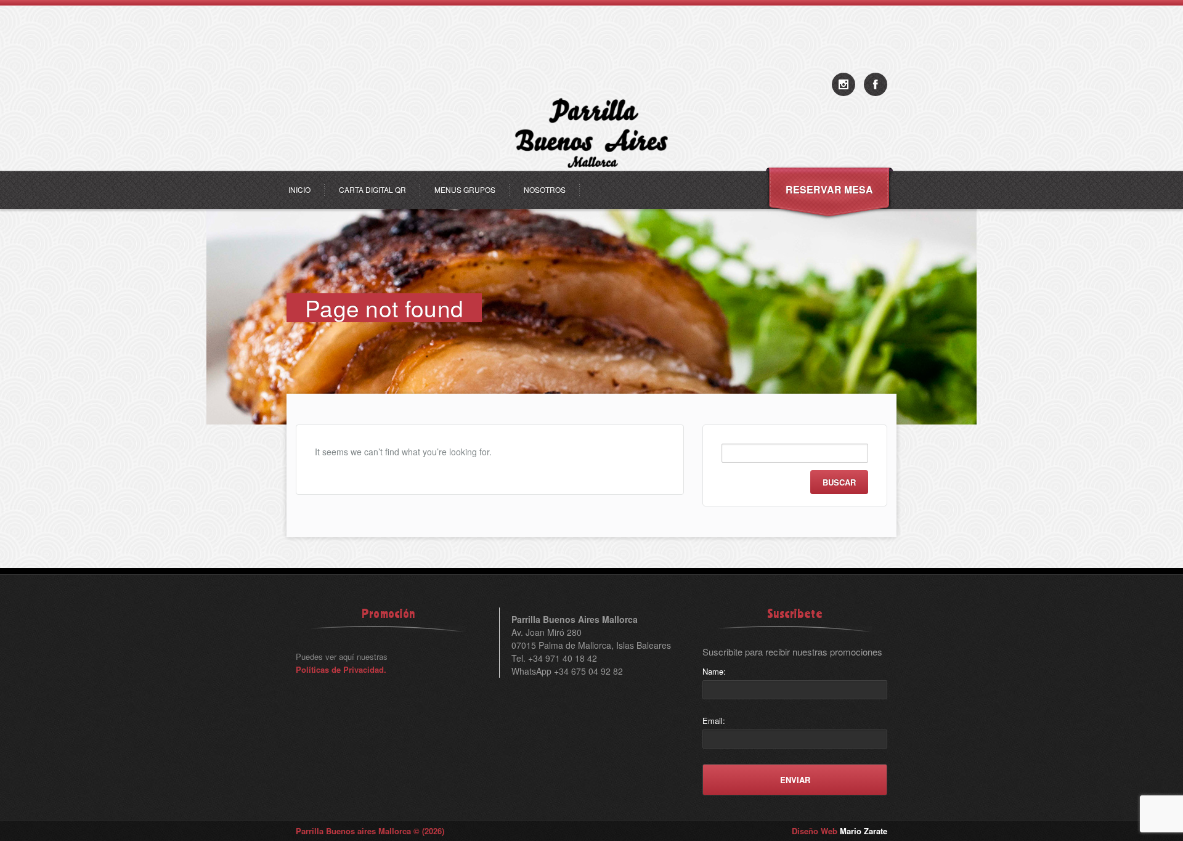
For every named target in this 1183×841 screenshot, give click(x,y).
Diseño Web (839, 831)
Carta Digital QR (372, 189)
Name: (714, 671)
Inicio (299, 189)
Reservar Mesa (829, 189)
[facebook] (875, 84)
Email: (713, 720)
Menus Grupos (464, 189)
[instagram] (843, 84)
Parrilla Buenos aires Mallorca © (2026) (370, 831)
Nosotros (545, 189)
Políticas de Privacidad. (341, 669)
